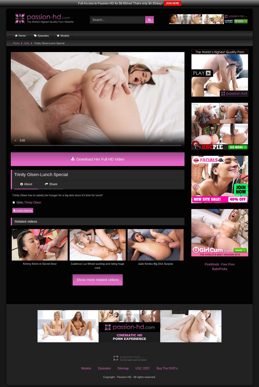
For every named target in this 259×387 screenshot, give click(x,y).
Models (64, 35)
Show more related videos (97, 280)
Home (22, 35)
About (28, 184)
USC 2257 (143, 368)
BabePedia (219, 269)
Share (53, 184)
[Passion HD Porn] (44, 19)
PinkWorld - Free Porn (220, 264)
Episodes (43, 35)
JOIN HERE (172, 3)
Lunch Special (24, 210)
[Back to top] (247, 375)
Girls (26, 43)
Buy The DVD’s (167, 368)
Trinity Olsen (32, 202)
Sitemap (123, 368)
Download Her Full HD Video (99, 159)
